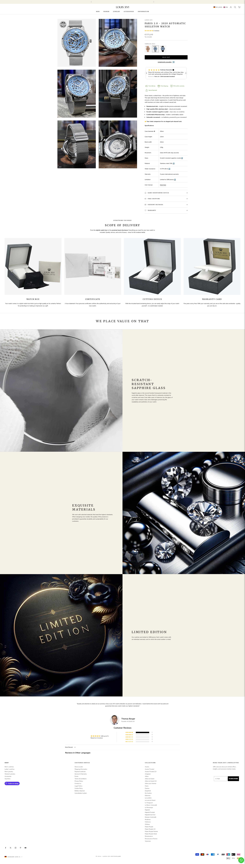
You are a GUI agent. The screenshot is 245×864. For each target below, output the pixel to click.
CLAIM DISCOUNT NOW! (122, 458)
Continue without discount (122, 462)
